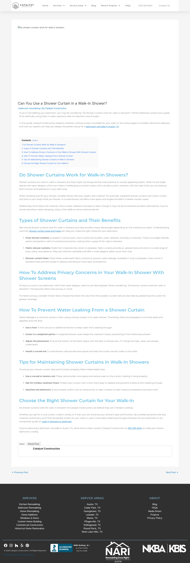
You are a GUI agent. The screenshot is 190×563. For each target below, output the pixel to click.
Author (22, 444)
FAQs (127, 5)
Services (57, 5)
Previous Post (20, 472)
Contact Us (164, 5)
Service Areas (76, 5)
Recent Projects (109, 5)
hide (35, 140)
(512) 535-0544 (145, 5)
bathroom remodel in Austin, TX (102, 126)
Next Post (172, 472)
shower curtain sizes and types (45, 231)
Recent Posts (33, 444)
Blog (93, 5)
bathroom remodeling (29, 108)
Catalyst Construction (46, 448)
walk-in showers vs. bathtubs (56, 421)
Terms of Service (18, 555)
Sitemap (30, 555)
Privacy (7, 555)
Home (45, 5)
